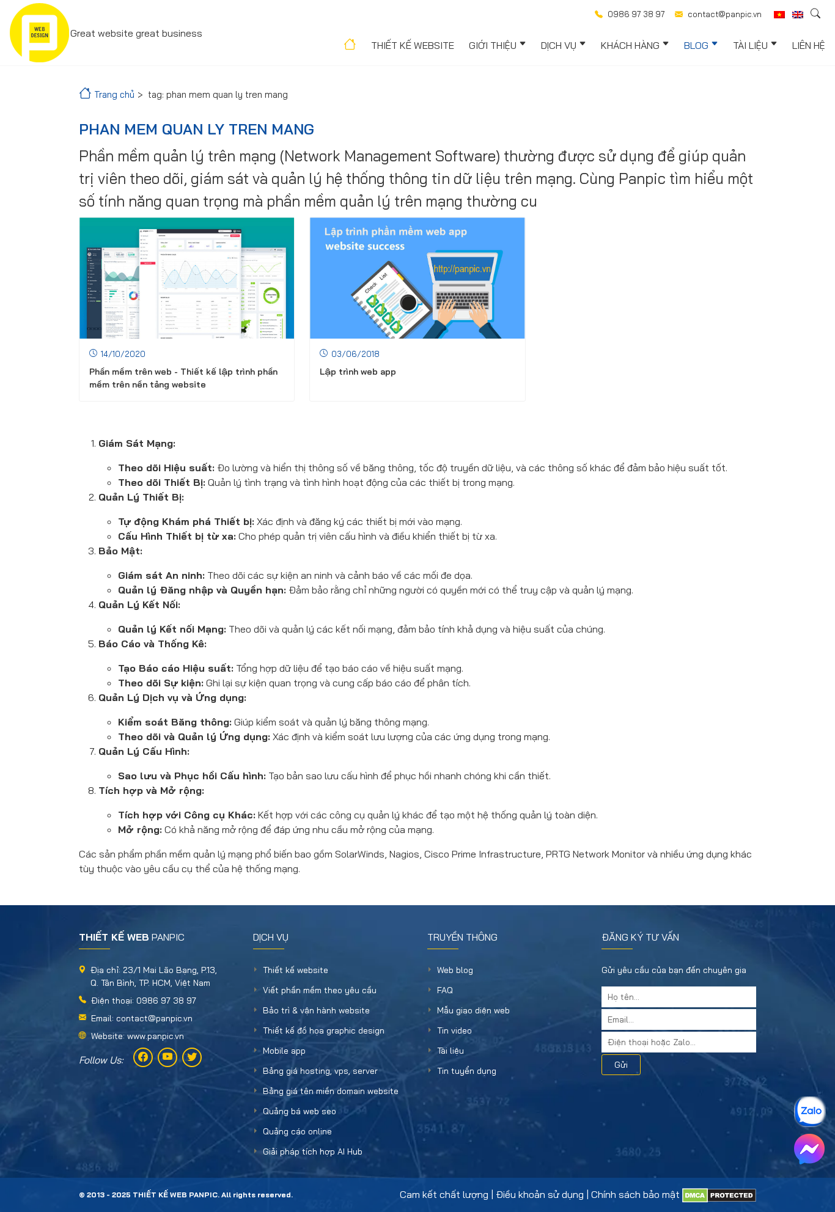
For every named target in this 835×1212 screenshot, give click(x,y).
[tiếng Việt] (779, 14)
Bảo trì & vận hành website (316, 1010)
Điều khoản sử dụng (540, 1194)
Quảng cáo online (297, 1131)
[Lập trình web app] (417, 278)
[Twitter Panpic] (192, 1057)
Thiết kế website (412, 45)
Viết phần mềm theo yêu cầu (320, 990)
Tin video (454, 1030)
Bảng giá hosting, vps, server (320, 1070)
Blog (696, 45)
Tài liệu (750, 45)
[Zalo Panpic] (809, 1111)
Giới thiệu (493, 45)
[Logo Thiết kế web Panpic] (39, 32)
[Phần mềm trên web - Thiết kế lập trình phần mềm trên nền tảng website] (186, 278)
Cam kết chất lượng (444, 1194)
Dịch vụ (558, 45)
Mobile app (284, 1050)
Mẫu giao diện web (473, 1010)
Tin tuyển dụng (466, 1070)
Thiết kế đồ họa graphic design (323, 1030)
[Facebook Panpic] (143, 1057)
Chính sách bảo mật (635, 1194)
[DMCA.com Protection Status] (719, 1194)
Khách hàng (630, 45)
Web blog (455, 969)
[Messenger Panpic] (809, 1149)
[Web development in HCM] (797, 14)
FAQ (445, 990)
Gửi (621, 1064)
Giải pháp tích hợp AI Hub (312, 1151)
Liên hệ (808, 45)
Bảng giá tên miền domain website (331, 1090)
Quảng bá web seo (299, 1111)
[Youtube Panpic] (167, 1057)
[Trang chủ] (349, 46)
